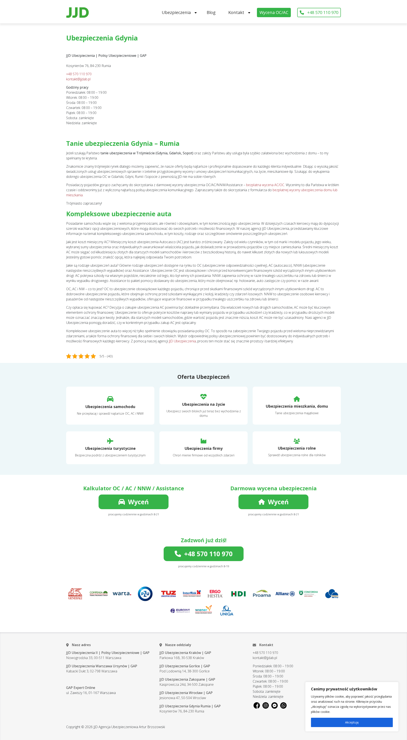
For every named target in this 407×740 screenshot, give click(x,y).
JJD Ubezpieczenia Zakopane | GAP (187, 679)
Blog (211, 12)
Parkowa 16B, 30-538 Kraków (181, 657)
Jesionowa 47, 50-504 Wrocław (182, 697)
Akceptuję (352, 722)
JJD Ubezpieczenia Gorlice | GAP (184, 666)
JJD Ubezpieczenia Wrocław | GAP (186, 692)
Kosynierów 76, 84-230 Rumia (181, 711)
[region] (352, 707)
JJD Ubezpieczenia (182, 341)
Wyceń (138, 502)
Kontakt (236, 12)
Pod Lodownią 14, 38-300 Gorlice (184, 671)
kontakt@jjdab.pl (78, 79)
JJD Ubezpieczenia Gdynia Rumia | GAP (190, 706)
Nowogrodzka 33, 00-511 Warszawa (93, 657)
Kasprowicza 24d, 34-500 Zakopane (186, 684)
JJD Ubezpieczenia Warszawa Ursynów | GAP (101, 666)
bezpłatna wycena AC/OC (265, 185)
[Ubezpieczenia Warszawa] (77, 12)
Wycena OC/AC (273, 12)
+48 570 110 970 (322, 12)
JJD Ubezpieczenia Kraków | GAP (185, 652)
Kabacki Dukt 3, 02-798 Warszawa (91, 671)
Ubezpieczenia (176, 12)
